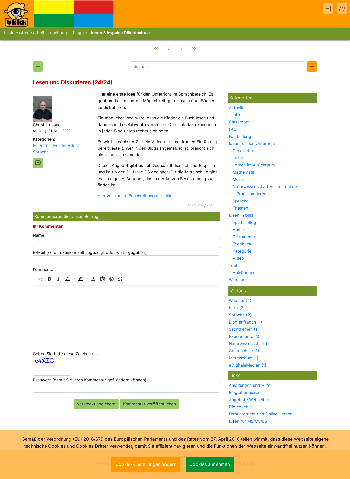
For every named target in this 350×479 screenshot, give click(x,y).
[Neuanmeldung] (342, 8)
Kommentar (44, 269)
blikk (8, 32)
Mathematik (244, 172)
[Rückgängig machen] (40, 279)
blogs (78, 32)
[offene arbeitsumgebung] (74, 13)
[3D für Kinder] (168, 49)
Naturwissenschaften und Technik (265, 186)
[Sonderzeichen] (120, 279)
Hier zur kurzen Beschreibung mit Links (135, 195)
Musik (238, 179)
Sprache (41, 151)
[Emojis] (111, 279)
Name (38, 235)
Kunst (238, 157)
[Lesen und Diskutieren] (38, 66)
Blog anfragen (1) (245, 322)
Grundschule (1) (244, 350)
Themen (240, 208)
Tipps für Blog (242, 222)
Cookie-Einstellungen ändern (146, 464)
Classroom (239, 121)
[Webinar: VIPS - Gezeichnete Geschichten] (156, 49)
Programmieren (251, 193)
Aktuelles (237, 107)
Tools (234, 265)
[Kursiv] (58, 279)
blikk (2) (237, 307)
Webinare (238, 279)
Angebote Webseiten (249, 399)
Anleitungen (244, 272)
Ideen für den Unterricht (56, 145)
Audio (238, 229)
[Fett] (49, 279)
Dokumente (244, 236)
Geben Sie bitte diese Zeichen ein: (66, 353)
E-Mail (90, 252)
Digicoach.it (240, 406)
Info (236, 114)
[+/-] (231, 290)
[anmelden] (328, 8)
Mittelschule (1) (243, 357)
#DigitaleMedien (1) (247, 365)
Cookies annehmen (209, 464)
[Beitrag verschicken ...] (38, 163)
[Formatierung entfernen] (93, 279)
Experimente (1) (244, 336)
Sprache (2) (240, 314)
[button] (69, 279)
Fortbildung (240, 136)
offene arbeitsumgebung (43, 32)
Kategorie (242, 251)
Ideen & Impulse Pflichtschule (120, 32)
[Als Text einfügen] (102, 279)
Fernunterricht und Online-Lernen (260, 413)
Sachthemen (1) (244, 329)
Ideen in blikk (241, 215)
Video (238, 258)
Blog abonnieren (244, 392)
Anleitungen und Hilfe (249, 385)
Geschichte (243, 150)
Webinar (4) (240, 300)
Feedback (242, 243)
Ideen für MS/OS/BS (248, 421)
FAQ (232, 129)
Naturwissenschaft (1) (250, 343)
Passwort (89, 379)
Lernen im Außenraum (254, 165)
